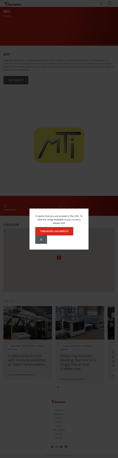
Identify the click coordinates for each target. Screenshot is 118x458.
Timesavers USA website (54, 231)
